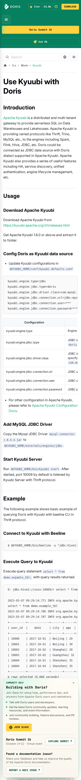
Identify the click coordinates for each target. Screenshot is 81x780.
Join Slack (21, 727)
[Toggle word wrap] (65, 281)
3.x (14, 65)
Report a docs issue (24, 770)
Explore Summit (60, 741)
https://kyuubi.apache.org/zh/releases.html (36, 225)
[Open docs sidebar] (74, 57)
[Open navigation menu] (6, 19)
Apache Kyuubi (15, 118)
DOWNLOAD (70, 6)
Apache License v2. (26, 779)
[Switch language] (65, 57)
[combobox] (31, 57)
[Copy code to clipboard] (72, 281)
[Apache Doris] (12, 6)
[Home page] (5, 65)
